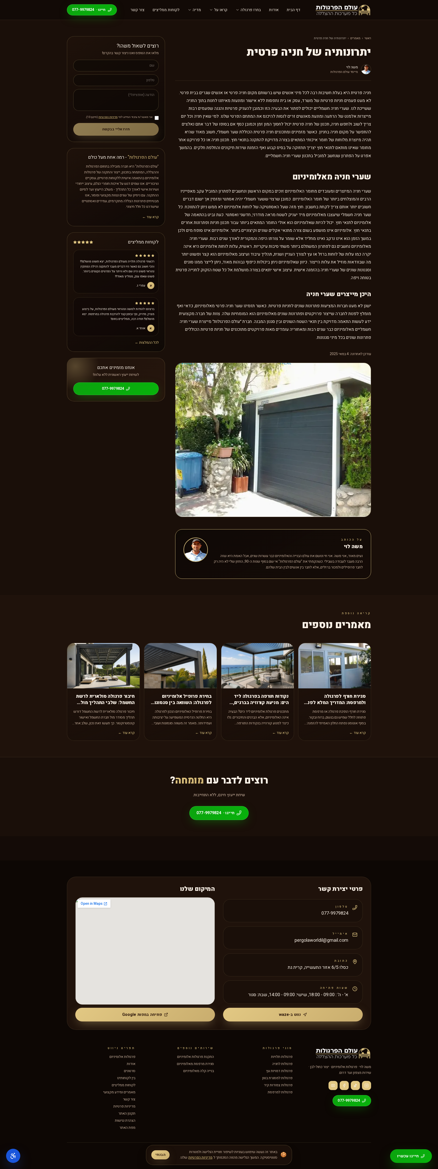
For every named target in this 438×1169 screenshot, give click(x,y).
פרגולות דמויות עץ (279, 1071)
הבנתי (160, 1154)
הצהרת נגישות (125, 1120)
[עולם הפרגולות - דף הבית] (342, 10)
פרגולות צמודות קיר (278, 1085)
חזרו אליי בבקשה (116, 129)
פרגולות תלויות (282, 1056)
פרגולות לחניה (282, 1064)
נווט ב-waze (290, 1015)
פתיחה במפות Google (142, 1015)
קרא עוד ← (150, 217)
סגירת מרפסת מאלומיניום (195, 1064)
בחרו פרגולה (251, 10)
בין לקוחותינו (126, 1078)
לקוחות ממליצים (166, 10)
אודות (274, 10)
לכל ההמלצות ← (147, 342)
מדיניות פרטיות (124, 1106)
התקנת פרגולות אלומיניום (195, 1056)
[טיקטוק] (355, 1085)
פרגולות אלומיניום (122, 1056)
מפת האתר (127, 1127)
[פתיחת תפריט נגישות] (13, 1156)
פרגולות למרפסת (280, 1092)
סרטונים (129, 1071)
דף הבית (293, 10)
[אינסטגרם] (366, 1085)
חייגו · (215, 813)
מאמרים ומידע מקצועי (119, 1092)
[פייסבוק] (344, 1085)
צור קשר (137, 10)
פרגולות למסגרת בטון (277, 1078)
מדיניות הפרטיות (108, 117)
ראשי (367, 38)
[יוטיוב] (333, 1085)
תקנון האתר (126, 1113)
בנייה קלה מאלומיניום (198, 1071)
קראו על (220, 10)
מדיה (197, 10)
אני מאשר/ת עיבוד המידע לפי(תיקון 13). (119, 117)
